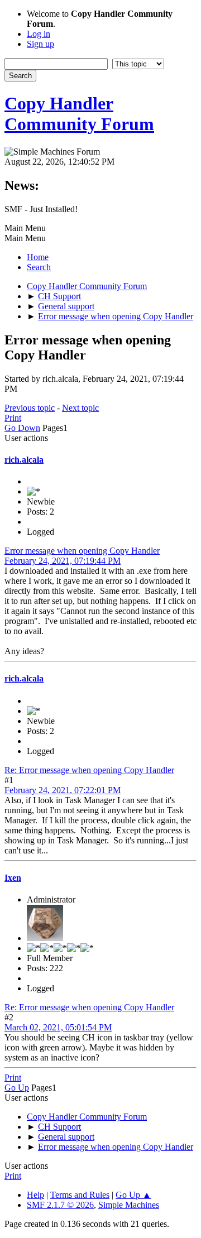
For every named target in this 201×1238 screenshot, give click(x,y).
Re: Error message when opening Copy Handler (89, 770)
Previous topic (29, 407)
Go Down (22, 428)
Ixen (12, 877)
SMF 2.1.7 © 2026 (60, 1205)
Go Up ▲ (133, 1194)
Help (35, 1194)
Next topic (80, 407)
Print (12, 418)
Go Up (16, 1087)
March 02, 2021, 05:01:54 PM (58, 1027)
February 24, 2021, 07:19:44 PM (62, 560)
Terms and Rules (79, 1194)
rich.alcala (24, 459)
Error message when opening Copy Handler (82, 550)
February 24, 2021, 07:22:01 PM (62, 790)
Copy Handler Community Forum (79, 113)
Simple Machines (128, 1205)
